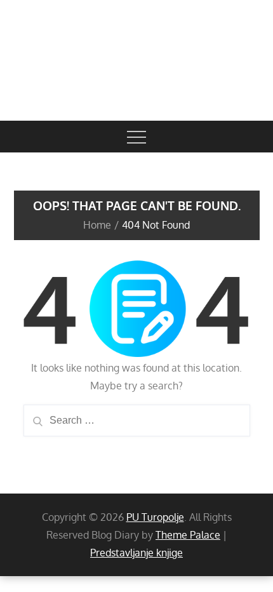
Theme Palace (188, 534)
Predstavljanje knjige (136, 552)
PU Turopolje (155, 517)
